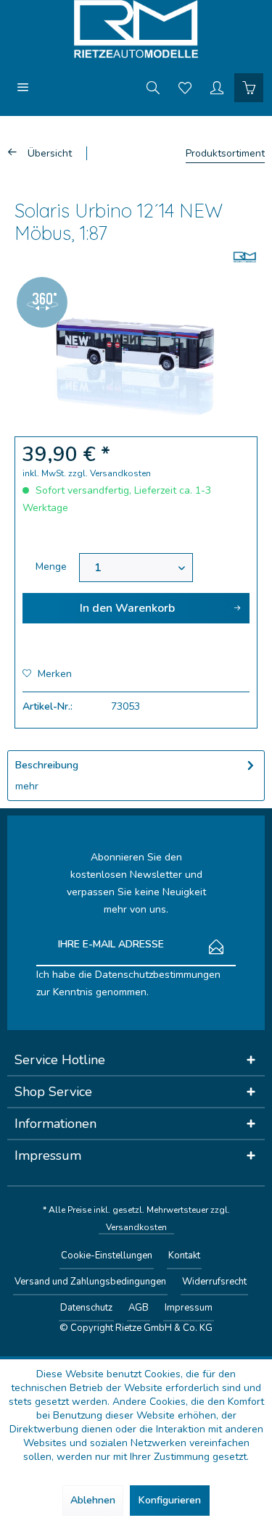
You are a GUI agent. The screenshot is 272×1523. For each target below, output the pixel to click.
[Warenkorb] (249, 87)
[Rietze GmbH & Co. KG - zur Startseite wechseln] (136, 29)
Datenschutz (86, 1307)
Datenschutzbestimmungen (158, 975)
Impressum (189, 1307)
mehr (26, 786)
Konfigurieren (170, 1500)
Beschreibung (46, 765)
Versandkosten (136, 1227)
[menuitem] (23, 87)
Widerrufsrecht (214, 1281)
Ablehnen (92, 1500)
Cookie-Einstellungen (106, 1255)
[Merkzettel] (185, 87)
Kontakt (184, 1255)
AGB (138, 1307)
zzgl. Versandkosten (109, 473)
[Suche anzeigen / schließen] (153, 87)
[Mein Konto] (217, 87)
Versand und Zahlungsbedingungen (90, 1281)
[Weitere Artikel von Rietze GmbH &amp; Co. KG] (244, 257)
